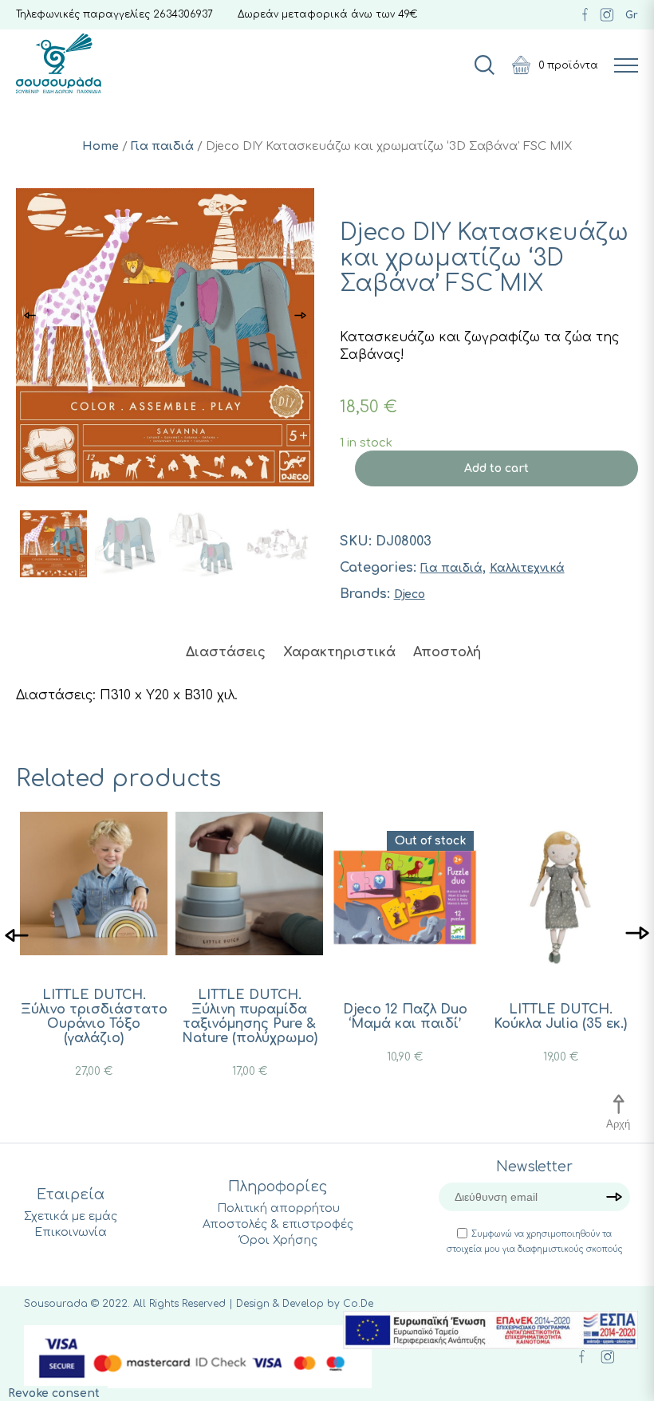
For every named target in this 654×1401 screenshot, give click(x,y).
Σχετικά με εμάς (70, 1216)
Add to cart (496, 468)
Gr (631, 15)
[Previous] (16, 934)
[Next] (637, 934)
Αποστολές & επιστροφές (278, 1224)
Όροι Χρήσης (278, 1240)
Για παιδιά (162, 146)
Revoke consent (54, 1393)
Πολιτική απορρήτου (278, 1208)
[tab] (225, 652)
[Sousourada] (58, 63)
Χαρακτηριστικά (339, 652)
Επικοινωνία (70, 1232)
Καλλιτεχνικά (527, 568)
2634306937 (183, 14)
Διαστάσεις (226, 652)
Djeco (409, 594)
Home (100, 146)
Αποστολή (447, 652)
